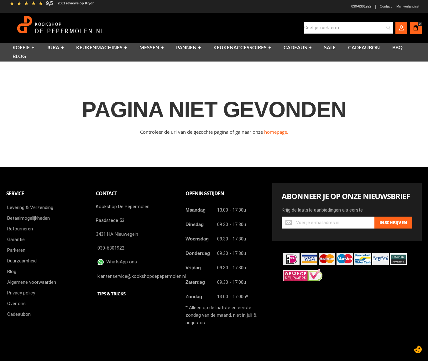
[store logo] (61, 28)
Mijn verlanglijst (407, 6)
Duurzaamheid (22, 261)
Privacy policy (21, 293)
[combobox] (348, 28)
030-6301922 (361, 6)
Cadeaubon (19, 314)
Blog (11, 271)
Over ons (16, 303)
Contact (386, 6)
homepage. (276, 132)
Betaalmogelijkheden (28, 218)
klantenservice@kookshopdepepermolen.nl (141, 276)
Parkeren (16, 250)
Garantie (16, 239)
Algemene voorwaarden (31, 282)
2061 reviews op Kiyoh (76, 3)
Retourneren (20, 229)
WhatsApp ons (120, 262)
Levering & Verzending (30, 207)
